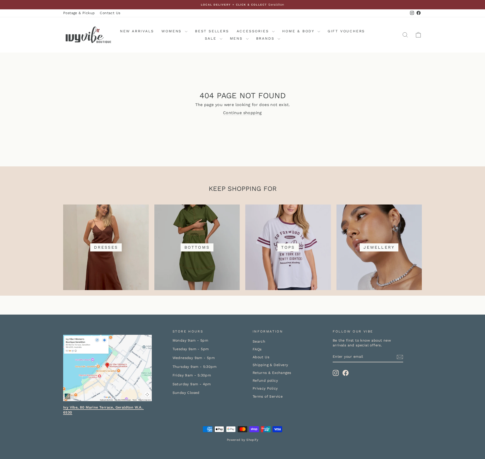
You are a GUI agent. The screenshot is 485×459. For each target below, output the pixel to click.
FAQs (257, 349)
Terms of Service (268, 396)
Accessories (254, 31)
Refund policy (265, 380)
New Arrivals (137, 31)
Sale (212, 38)
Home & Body (299, 31)
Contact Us (110, 13)
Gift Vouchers (346, 31)
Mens (237, 38)
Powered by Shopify (242, 440)
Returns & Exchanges (272, 373)
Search (259, 341)
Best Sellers (212, 31)
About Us (261, 357)
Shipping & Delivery (270, 365)
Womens (172, 31)
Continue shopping (242, 112)
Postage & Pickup (79, 13)
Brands (266, 38)
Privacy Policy (265, 388)
